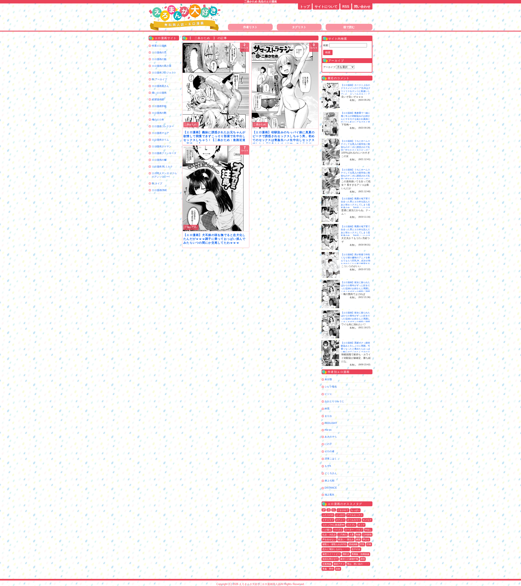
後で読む (349, 27)
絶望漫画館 (158, 99)
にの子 (328, 444)
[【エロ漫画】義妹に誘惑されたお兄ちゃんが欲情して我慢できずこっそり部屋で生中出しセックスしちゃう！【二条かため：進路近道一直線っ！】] (216, 85)
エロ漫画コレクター (163, 126)
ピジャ (328, 394)
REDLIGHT (331, 423)
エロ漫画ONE (159, 190)
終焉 (327, 408)
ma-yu (328, 430)
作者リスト (250, 27)
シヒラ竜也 (331, 386)
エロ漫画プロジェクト (164, 72)
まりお (328, 416)
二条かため (190, 124)
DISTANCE (331, 488)
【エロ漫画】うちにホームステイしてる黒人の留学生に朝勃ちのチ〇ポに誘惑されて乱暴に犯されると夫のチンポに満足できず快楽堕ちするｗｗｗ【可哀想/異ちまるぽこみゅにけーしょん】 (356, 150)
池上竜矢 (329, 494)
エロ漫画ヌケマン (161, 146)
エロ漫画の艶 (159, 112)
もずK (328, 466)
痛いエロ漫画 (159, 92)
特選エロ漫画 (159, 45)
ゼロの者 (329, 451)
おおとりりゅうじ (334, 401)
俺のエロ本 (158, 119)
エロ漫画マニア (160, 133)
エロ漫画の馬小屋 (161, 65)
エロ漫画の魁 (159, 59)
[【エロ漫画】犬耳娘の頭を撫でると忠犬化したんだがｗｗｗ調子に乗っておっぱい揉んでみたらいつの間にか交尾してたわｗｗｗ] (216, 188)
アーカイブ (329, 67)
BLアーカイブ (159, 79)
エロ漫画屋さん (160, 86)
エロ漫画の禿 (159, 52)
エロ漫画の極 (159, 159)
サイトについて (326, 6)
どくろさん (331, 473)
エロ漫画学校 (159, 106)
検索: (326, 45)
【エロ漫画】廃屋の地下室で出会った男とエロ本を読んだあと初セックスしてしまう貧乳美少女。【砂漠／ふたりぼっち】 (355, 204)
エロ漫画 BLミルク (162, 166)
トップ (305, 6)
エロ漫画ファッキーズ (164, 153)
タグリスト (299, 27)
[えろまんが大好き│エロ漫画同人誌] (185, 5)
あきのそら (331, 436)
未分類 (328, 379)
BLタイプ (157, 183)
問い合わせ (362, 6)
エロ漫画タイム (160, 139)
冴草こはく (331, 458)
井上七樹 (329, 480)
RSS (345, 6)
